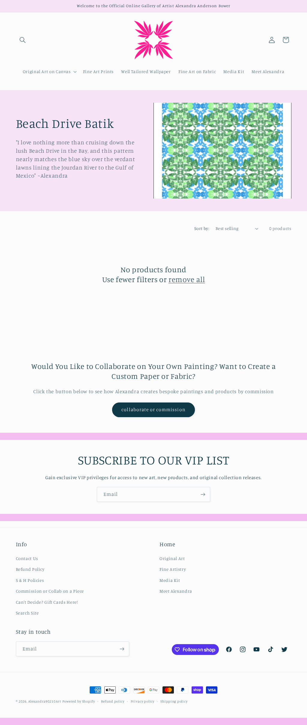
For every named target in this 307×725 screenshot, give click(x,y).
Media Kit (169, 580)
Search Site (27, 612)
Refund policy (112, 701)
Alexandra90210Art (44, 701)
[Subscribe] (203, 494)
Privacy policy (142, 701)
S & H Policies (30, 580)
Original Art (172, 558)
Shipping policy (173, 701)
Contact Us (27, 558)
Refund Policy (30, 569)
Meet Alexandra (175, 591)
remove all (186, 279)
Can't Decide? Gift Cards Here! (47, 602)
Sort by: (201, 228)
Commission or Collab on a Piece (50, 591)
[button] (23, 40)
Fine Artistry (172, 569)
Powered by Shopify (78, 701)
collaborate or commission (153, 409)
